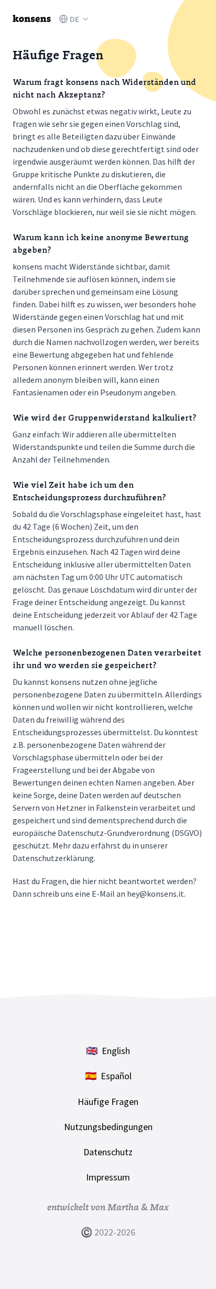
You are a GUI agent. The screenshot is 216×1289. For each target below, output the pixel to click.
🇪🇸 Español (108, 1076)
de (74, 19)
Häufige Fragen (108, 1101)
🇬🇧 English (108, 1051)
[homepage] (32, 19)
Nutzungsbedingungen (108, 1127)
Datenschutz (108, 1152)
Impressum (108, 1177)
